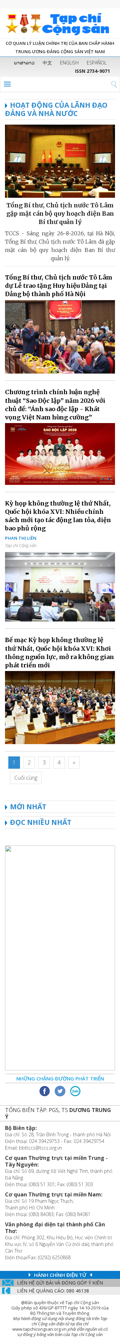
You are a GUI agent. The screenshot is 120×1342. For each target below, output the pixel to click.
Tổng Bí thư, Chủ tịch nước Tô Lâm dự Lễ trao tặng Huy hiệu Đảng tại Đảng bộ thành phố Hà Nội (58, 286)
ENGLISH (69, 62)
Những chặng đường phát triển (60, 1078)
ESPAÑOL (97, 62)
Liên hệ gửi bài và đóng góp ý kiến (60, 1283)
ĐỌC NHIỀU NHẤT (40, 822)
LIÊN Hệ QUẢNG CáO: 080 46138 (53, 1290)
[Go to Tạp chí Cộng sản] (60, 23)
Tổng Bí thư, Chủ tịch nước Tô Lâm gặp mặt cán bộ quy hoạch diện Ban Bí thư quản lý (60, 213)
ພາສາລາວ (24, 62)
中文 (47, 62)
